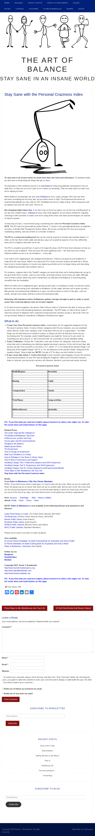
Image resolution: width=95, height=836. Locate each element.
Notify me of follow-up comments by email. (23, 689)
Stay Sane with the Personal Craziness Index (24, 473)
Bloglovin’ (9, 554)
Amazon (13, 498)
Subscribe (13, 804)
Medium (8, 560)
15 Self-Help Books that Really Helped (73, 608)
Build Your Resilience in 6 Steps (17, 455)
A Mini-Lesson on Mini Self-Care (17, 438)
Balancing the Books (13, 446)
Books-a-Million (44, 498)
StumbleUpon (10, 557)
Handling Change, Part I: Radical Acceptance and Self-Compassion (32, 463)
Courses (20, 9)
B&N (34, 498)
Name (5, 658)
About (81, 9)
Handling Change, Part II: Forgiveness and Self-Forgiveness (29, 465)
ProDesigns (88, 829)
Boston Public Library (13, 519)
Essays (76, 3)
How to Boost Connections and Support (20, 460)
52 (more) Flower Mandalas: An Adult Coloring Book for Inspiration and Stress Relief (39, 541)
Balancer (49, 186)
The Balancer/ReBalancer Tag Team (19, 436)
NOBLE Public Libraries (14, 525)
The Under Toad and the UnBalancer (19, 433)
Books (7, 9)
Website (5, 671)
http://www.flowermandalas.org (17, 573)
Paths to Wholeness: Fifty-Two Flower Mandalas (31, 481)
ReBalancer (45, 197)
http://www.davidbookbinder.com (18, 571)
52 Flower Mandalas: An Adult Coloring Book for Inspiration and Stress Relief (36, 544)
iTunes (29, 500)
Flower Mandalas (52, 9)
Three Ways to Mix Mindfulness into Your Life (23, 471)
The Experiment (11, 449)
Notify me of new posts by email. (18, 694)
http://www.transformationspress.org (19, 568)
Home (7, 3)
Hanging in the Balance (14, 444)
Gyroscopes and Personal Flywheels (19, 441)
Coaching (33, 9)
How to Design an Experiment (16, 452)
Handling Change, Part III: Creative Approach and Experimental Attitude (34, 468)
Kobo (36, 500)
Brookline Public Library (14, 522)
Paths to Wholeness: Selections (17, 546)
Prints (70, 9)
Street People (35, 3)
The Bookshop (10, 517)
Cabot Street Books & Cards (16, 514)
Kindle (14, 500)
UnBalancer (33, 213)
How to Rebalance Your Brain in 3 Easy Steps (23, 457)
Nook (21, 500)
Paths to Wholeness (57, 3)
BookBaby (24, 498)
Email (5, 664)
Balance (19, 3)
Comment (7, 627)
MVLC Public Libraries (13, 527)
